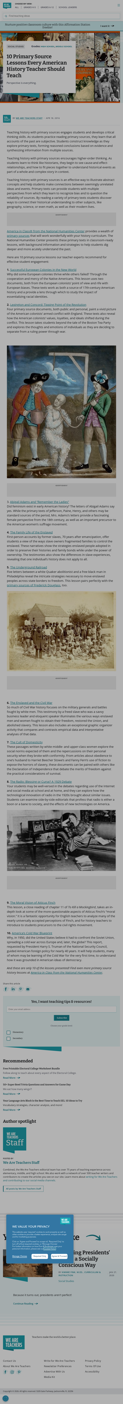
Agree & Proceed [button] (59, 1256)
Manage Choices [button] (19, 1256)
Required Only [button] (39, 1256)
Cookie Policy (50, 1249)
